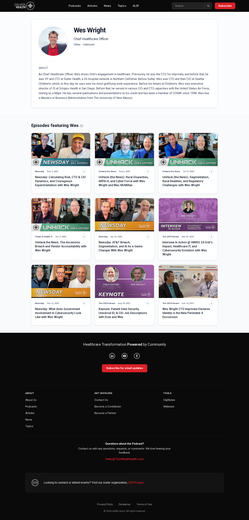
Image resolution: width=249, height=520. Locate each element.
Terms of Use (144, 504)
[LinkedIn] (112, 356)
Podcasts (75, 5)
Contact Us (101, 400)
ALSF (136, 5)
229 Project (135, 482)
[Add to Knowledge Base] (84, 171)
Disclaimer (125, 504)
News (107, 5)
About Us (30, 400)
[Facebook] (137, 356)
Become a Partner (105, 413)
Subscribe (225, 5)
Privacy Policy (105, 504)
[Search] (208, 6)
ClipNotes (169, 400)
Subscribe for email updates (124, 368)
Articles (92, 5)
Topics (122, 5)
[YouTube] (124, 356)
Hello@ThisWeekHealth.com (125, 459)
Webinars (168, 406)
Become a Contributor (107, 406)
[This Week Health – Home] (25, 5)
